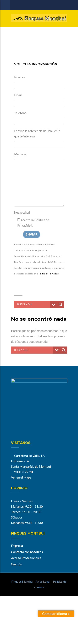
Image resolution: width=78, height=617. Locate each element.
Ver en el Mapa (21, 477)
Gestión (16, 564)
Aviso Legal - (43, 581)
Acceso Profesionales (26, 558)
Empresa (17, 545)
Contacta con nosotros (27, 552)
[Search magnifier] (60, 304)
